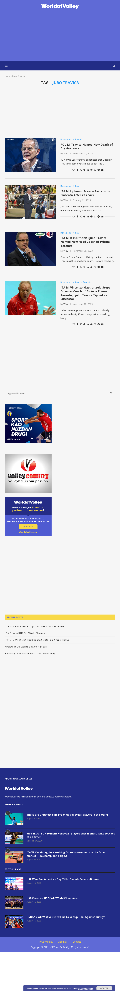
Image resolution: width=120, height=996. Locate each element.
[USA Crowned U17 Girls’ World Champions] (14, 902)
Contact (77, 941)
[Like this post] (73, 169)
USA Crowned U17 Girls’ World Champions (26, 633)
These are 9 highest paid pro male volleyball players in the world (67, 814)
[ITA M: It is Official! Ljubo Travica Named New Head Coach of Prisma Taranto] (30, 249)
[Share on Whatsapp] (95, 169)
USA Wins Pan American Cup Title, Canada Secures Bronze (34, 626)
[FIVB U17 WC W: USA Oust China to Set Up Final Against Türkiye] (14, 921)
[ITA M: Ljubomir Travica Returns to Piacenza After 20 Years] (30, 202)
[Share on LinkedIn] (88, 169)
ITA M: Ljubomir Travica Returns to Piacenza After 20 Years (85, 193)
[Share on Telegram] (99, 169)
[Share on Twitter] (81, 169)
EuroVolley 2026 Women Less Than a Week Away (30, 653)
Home (7, 76)
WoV (65, 153)
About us (63, 941)
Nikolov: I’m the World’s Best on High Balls (26, 646)
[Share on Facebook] (77, 169)
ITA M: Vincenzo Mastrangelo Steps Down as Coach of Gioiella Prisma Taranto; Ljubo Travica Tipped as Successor (85, 293)
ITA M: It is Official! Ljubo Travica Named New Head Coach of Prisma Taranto (85, 241)
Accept (104, 988)
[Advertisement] (60, 35)
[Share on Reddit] (91, 169)
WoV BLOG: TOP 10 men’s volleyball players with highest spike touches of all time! (71, 835)
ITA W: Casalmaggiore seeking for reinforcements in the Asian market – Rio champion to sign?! (66, 854)
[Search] (113, 65)
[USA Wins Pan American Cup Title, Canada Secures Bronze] (14, 883)
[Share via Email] (102, 169)
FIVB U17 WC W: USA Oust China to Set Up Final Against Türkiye (37, 639)
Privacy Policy (46, 941)
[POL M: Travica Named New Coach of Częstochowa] (30, 155)
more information (85, 988)
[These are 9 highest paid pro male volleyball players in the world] (14, 819)
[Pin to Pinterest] (84, 169)
